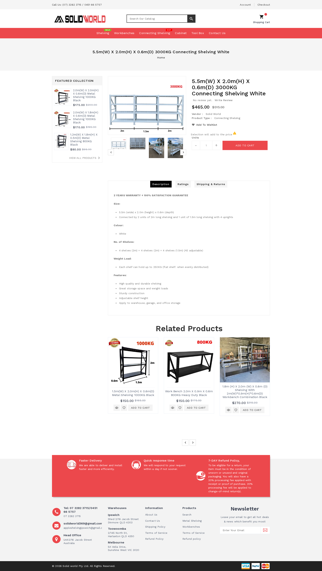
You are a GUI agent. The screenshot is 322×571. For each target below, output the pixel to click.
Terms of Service (156, 532)
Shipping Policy (155, 526)
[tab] (161, 184)
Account (245, 4)
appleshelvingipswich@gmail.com (85, 527)
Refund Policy (154, 538)
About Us (151, 514)
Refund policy (191, 538)
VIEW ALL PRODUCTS (85, 158)
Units (195, 137)
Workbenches (191, 526)
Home (161, 57)
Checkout (264, 4)
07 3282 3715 (72, 516)
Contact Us (152, 520)
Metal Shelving (192, 520)
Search (187, 514)
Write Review (224, 100)
